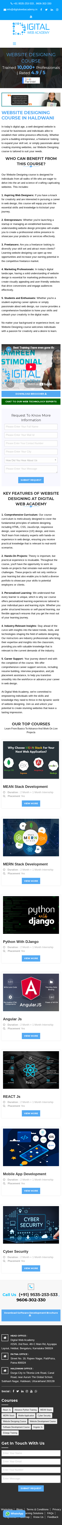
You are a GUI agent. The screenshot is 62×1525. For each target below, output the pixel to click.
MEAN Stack (46, 1410)
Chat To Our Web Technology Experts (31, 401)
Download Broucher (30, 393)
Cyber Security (44, 1415)
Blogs (19, 1509)
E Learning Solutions (31, 1513)
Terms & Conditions (38, 1509)
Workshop (6, 1509)
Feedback (52, 1517)
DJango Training (10, 1433)
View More (31, 803)
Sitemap (24, 1517)
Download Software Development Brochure (31, 1312)
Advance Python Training (26, 1410)
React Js (7, 1410)
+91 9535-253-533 (23, 3)
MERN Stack (8, 1415)
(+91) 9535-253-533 (38, 1294)
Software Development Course (16, 1427)
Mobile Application (26, 1415)
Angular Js (38, 1427)
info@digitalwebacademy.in (22, 9)
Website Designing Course (14, 1421)
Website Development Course (43, 1421)
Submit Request (31, 480)
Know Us (38, 1517)
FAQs (50, 1513)
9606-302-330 (43, 3)
